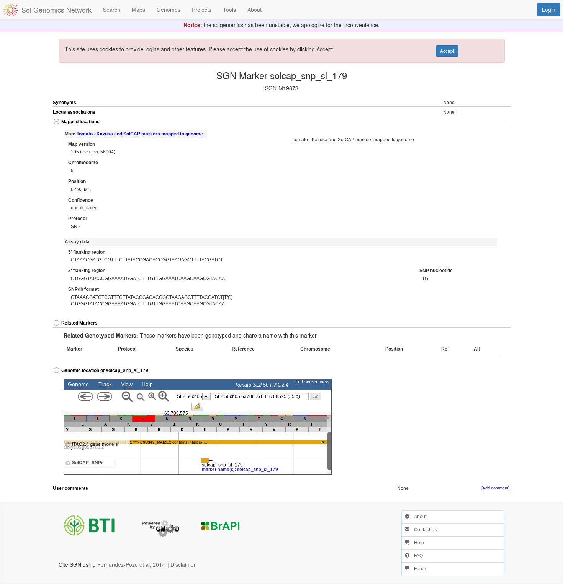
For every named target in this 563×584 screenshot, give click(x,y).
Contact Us (423, 529)
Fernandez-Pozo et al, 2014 (131, 564)
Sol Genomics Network (56, 10)
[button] (488, 122)
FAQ (416, 555)
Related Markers (79, 323)
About (417, 516)
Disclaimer (183, 564)
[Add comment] (495, 488)
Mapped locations (80, 121)
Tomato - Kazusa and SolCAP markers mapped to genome (140, 134)
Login (548, 9)
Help (416, 542)
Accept (447, 50)
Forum (418, 568)
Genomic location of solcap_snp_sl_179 (104, 370)
